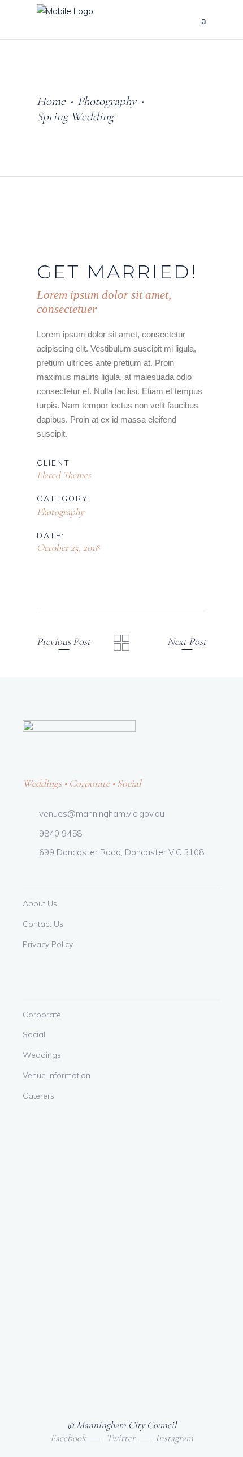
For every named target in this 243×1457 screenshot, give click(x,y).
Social (34, 1034)
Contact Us (43, 924)
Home (51, 101)
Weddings (42, 1055)
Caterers (38, 1096)
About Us (40, 903)
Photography (106, 101)
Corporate (42, 1015)
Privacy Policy (48, 944)
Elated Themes (64, 475)
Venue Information (56, 1075)
